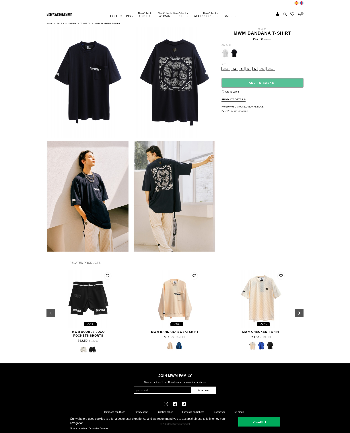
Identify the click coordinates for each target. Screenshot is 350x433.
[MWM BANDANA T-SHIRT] (87, 82)
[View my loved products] (293, 14)
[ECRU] (83, 350)
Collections (120, 16)
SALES (229, 16)
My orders (239, 412)
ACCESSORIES (206, 15)
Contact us (219, 412)
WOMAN (165, 15)
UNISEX (145, 15)
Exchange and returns (193, 412)
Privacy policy (141, 412)
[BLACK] (92, 350)
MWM (262, 28)
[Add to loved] (107, 276)
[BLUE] (179, 346)
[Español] (296, 3)
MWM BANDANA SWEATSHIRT (175, 331)
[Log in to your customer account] (278, 14)
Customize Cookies (98, 428)
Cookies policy (165, 412)
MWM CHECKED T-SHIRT (261, 331)
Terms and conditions (114, 412)
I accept (259, 422)
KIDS (182, 15)
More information (78, 428)
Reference (228, 106)
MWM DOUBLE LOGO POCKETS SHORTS (88, 333)
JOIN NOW (203, 390)
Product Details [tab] (233, 99)
